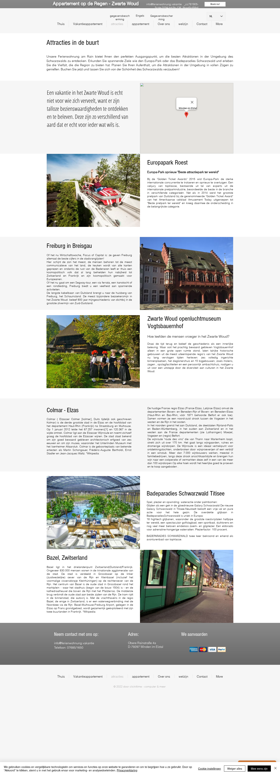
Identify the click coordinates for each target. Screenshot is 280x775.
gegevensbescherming (120, 17)
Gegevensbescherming (161, 17)
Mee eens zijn (259, 768)
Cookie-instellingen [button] (209, 768)
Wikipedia (93, 453)
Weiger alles (234, 768)
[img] (194, 649)
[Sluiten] (275, 768)
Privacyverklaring (127, 770)
